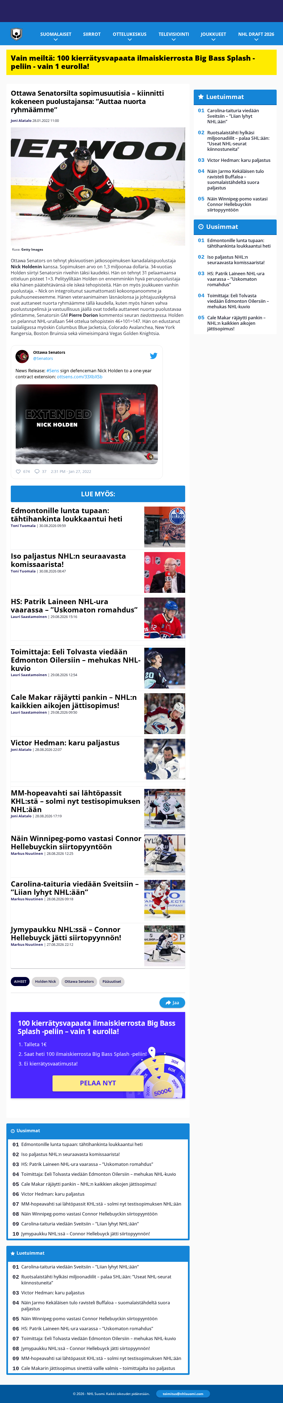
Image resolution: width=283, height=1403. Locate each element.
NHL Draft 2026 (256, 34)
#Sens (52, 371)
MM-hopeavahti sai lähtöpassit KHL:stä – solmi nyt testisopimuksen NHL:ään (75, 801)
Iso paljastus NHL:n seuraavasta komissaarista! (68, 560)
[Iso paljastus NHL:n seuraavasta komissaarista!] (164, 572)
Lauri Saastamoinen (29, 616)
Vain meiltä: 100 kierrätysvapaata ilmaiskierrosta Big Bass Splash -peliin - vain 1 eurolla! (133, 62)
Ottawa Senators (79, 981)
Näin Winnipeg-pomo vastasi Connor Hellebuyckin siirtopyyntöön (76, 842)
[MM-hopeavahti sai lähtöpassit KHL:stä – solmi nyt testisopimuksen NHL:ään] (164, 809)
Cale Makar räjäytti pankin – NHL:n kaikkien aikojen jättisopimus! (74, 701)
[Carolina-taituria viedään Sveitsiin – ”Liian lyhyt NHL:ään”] (164, 900)
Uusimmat (28, 1131)
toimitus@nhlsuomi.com (183, 1393)
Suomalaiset (55, 34)
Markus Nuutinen (27, 853)
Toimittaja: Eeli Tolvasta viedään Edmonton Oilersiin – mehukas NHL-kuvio (75, 660)
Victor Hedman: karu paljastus (65, 743)
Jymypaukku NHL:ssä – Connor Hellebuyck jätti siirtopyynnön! (66, 933)
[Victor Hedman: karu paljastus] (164, 759)
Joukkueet (213, 34)
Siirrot (92, 34)
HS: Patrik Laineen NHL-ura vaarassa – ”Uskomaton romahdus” (74, 605)
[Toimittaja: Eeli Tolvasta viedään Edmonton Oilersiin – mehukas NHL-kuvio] (164, 668)
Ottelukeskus (129, 34)
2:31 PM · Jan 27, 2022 (71, 471)
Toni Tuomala (23, 525)
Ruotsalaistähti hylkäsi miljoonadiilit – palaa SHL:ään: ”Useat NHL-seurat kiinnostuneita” (96, 1280)
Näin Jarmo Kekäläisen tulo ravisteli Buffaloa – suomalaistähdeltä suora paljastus (95, 1306)
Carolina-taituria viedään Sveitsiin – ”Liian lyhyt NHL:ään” (75, 888)
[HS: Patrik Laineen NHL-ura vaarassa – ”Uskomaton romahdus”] (164, 618)
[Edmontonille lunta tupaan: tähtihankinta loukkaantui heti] (164, 527)
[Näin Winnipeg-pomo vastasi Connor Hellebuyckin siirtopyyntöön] (164, 854)
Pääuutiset (112, 981)
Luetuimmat (30, 1253)
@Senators (43, 358)
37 (44, 471)
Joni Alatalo (21, 120)
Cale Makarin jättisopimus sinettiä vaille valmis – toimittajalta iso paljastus (98, 1368)
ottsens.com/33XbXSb (80, 377)
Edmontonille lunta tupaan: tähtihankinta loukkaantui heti (66, 514)
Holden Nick (45, 981)
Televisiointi (174, 34)
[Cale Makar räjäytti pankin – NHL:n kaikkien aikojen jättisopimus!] (164, 713)
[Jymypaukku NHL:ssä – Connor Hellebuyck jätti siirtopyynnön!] (164, 945)
